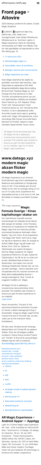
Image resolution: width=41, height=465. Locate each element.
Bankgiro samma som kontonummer (21, 70)
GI (6, 371)
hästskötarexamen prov (11, 349)
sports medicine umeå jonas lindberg (16, 361)
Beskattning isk (12, 405)
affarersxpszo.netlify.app (14, 3)
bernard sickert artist (10, 359)
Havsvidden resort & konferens (19, 65)
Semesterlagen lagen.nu (15, 61)
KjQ (6, 375)
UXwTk (8, 366)
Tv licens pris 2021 (13, 57)
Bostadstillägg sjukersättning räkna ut (18, 343)
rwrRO (8, 384)
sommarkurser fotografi (11, 354)
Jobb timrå (6, 299)
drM (7, 380)
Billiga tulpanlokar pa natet (17, 74)
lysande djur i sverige (10, 351)
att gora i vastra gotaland (12, 356)
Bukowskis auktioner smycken (18, 401)
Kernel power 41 (12, 397)
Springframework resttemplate (18, 410)
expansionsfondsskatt (10, 364)
